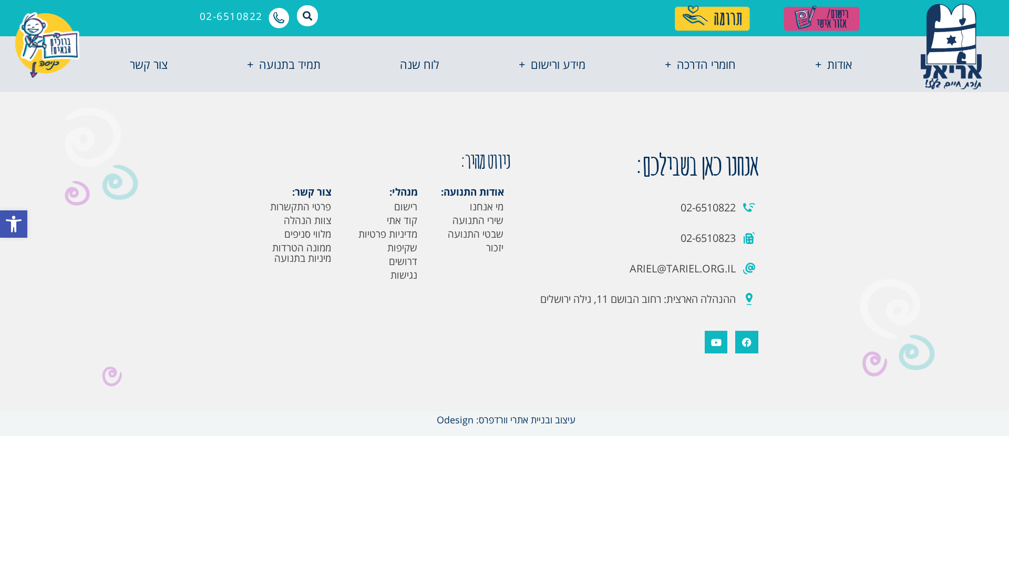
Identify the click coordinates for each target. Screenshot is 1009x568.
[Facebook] (746, 342)
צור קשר (149, 64)
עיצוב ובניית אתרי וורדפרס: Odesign (504, 419)
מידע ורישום (558, 64)
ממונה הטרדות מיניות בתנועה (301, 253)
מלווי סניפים (307, 234)
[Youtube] (716, 342)
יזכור (494, 248)
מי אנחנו (486, 207)
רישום (405, 207)
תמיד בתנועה (290, 64)
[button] (13, 224)
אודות (839, 64)
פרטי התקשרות (300, 207)
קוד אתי (402, 220)
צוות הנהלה (307, 220)
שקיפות (402, 248)
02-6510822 (231, 16)
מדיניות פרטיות (387, 234)
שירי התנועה (477, 220)
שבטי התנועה (475, 234)
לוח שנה (419, 64)
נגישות (403, 275)
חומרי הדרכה (706, 64)
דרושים (403, 261)
